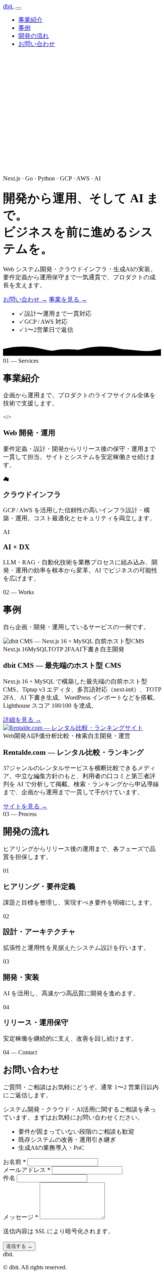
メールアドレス (26, 1170)
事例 (24, 28)
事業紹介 (30, 19)
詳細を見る (22, 719)
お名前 (14, 1162)
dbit (8, 6)
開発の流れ (33, 36)
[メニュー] (18, 8)
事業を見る (68, 299)
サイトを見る (25, 806)
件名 (9, 1178)
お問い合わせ (36, 44)
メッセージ (20, 1217)
